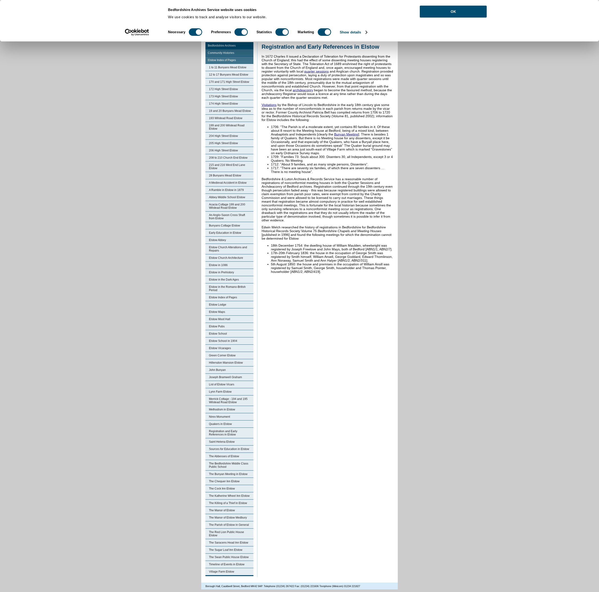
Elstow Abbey (217, 240)
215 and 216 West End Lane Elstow (227, 166)
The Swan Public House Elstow (229, 557)
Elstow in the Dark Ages (224, 279)
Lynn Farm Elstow (220, 391)
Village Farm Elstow (221, 571)
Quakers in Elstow (220, 424)
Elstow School (218, 333)
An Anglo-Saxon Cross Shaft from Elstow (227, 216)
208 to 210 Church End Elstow (228, 157)
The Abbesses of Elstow (224, 456)
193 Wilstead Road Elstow (225, 118)
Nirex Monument (219, 416)
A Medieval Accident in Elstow (228, 182)
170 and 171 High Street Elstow (229, 82)
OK (453, 12)
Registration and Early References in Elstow (223, 433)
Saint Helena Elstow (222, 441)
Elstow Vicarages (220, 348)
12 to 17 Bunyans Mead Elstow (228, 74)
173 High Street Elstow (223, 96)
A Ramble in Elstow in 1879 (226, 190)
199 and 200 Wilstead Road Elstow (227, 127)
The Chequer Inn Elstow (224, 481)
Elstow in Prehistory (221, 272)
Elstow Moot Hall (219, 319)
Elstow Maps (217, 312)
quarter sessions (316, 71)
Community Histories (221, 53)
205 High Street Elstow (223, 143)
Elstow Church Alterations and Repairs (228, 249)
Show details (350, 32)
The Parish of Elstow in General (229, 524)
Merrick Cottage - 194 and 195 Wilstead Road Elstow (228, 400)
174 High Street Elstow (223, 103)
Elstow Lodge (217, 304)
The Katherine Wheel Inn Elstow (229, 495)
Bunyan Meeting (346, 134)
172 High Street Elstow (223, 89)
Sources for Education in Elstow (229, 449)
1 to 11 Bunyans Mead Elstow (227, 67)
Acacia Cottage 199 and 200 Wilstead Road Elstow (227, 206)
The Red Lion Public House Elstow (226, 533)
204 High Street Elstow (223, 136)
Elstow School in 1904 (223, 341)
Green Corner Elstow (222, 355)
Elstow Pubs (217, 326)
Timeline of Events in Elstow (227, 564)
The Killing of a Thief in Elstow (228, 503)
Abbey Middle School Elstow (227, 197)
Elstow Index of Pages (222, 60)
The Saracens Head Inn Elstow (228, 542)
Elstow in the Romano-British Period (227, 288)
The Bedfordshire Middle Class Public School (228, 465)
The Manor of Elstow (222, 510)
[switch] (241, 32)
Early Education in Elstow (225, 232)
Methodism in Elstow (222, 409)
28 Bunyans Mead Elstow (225, 175)
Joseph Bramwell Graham (225, 377)
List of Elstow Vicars (221, 384)
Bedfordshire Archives (222, 45)
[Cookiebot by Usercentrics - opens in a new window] (137, 32)
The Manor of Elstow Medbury (228, 517)
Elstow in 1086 (218, 265)
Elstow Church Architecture (226, 257)
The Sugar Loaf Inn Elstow (225, 550)
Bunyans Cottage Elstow (224, 225)
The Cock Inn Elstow (222, 488)
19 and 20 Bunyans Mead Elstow (230, 111)
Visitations (269, 105)
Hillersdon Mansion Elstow (226, 362)
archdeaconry (303, 90)
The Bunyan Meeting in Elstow (228, 474)
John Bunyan (217, 370)
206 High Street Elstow (223, 150)
